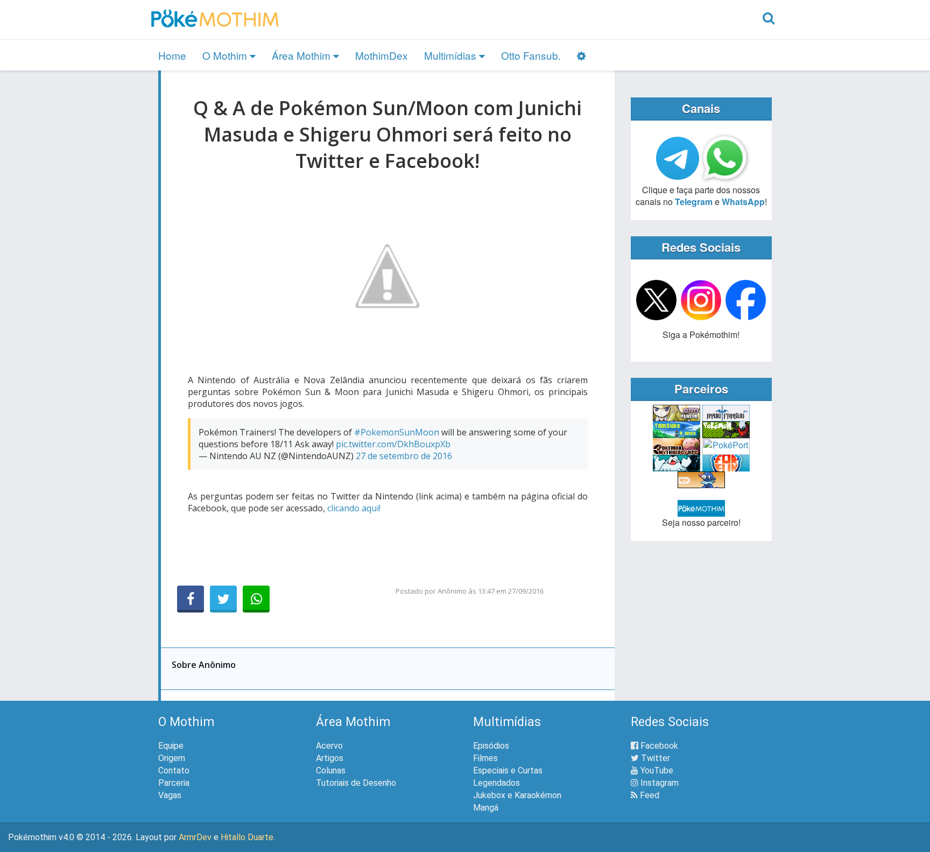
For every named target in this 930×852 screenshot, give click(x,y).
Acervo (329, 746)
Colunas (331, 770)
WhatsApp (743, 201)
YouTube (655, 770)
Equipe (171, 746)
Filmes (485, 758)
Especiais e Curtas (507, 770)
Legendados (496, 783)
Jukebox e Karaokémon (517, 795)
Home (172, 55)
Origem (171, 758)
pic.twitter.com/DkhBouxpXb (393, 444)
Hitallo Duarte (247, 837)
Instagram (658, 783)
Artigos (329, 758)
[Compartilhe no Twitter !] (223, 599)
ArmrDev (195, 837)
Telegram (694, 201)
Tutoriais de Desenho (356, 783)
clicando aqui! (354, 508)
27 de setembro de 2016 (404, 456)
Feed (648, 795)
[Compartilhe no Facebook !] (190, 599)
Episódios (491, 746)
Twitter (654, 758)
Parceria (173, 783)
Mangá (485, 807)
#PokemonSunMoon (396, 432)
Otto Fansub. (531, 55)
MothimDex (381, 55)
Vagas (169, 795)
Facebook (658, 746)
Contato (173, 770)
